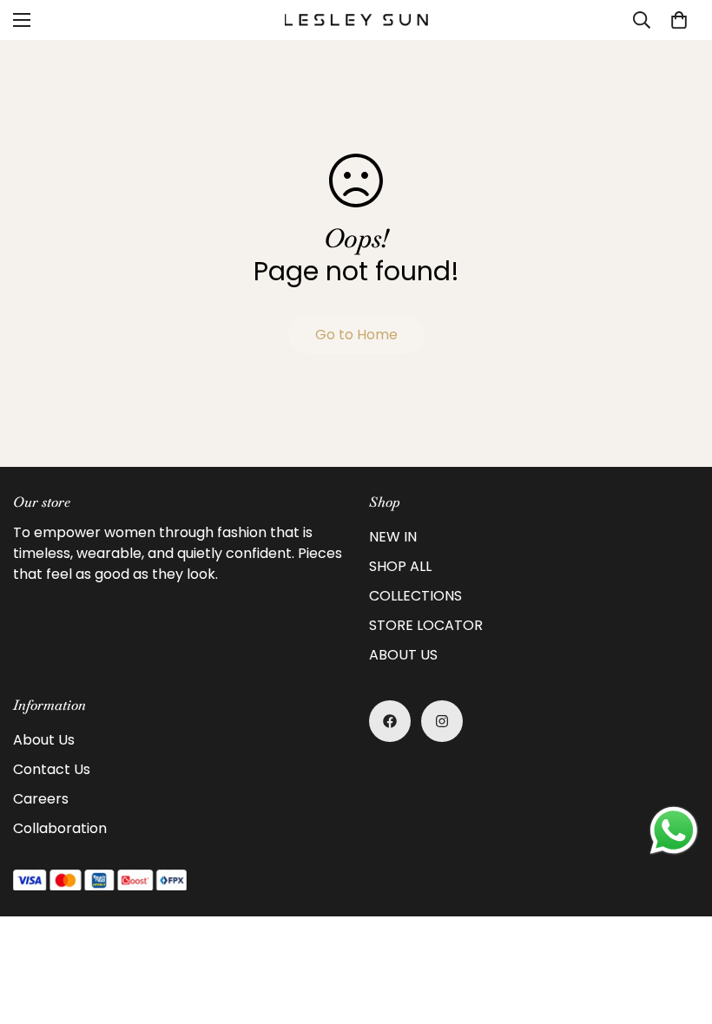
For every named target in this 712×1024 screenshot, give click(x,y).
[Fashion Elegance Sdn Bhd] (356, 19)
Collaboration (60, 828)
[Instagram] (442, 721)
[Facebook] (390, 721)
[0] (679, 20)
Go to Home (356, 335)
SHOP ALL (400, 566)
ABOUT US (403, 655)
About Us (44, 740)
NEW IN (393, 537)
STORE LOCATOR (426, 625)
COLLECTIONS (415, 596)
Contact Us (51, 769)
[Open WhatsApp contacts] (674, 830)
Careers (41, 799)
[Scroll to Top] (678, 929)
